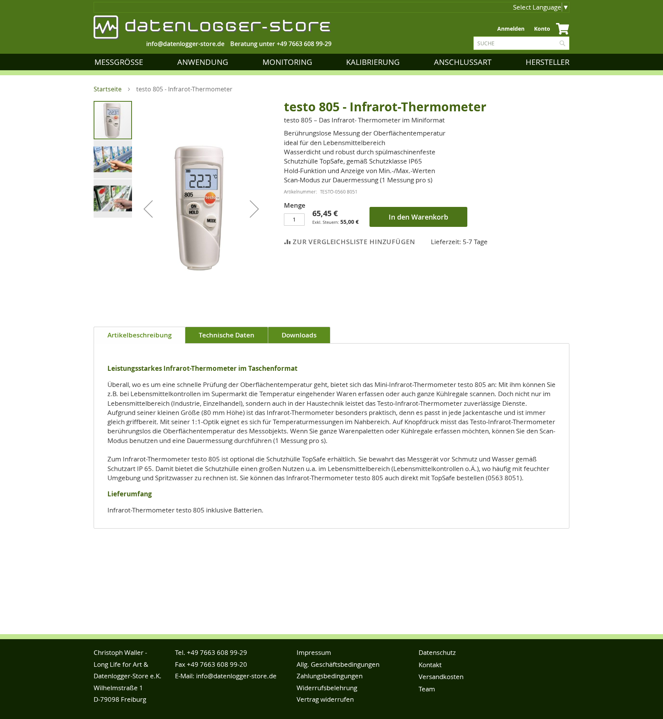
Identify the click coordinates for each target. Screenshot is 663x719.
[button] (148, 208)
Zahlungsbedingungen (330, 675)
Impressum (314, 652)
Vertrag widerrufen (325, 699)
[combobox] (521, 43)
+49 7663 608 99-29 (304, 44)
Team (427, 688)
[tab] (139, 335)
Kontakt (430, 664)
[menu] (333, 62)
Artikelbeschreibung (139, 335)
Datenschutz (437, 652)
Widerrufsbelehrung (327, 687)
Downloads (299, 335)
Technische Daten (226, 335)
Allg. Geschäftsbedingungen (338, 664)
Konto (542, 28)
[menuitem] (120, 62)
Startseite (108, 89)
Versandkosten (441, 676)
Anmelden (510, 28)
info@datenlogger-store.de (236, 675)
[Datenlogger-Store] (213, 27)
